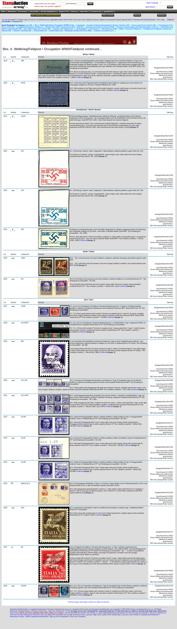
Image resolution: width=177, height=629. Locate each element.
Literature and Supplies (61, 29)
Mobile (3, 11)
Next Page (83, 602)
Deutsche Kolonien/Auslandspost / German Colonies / (106, 25)
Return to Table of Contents (99, 602)
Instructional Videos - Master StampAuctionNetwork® (29, 616)
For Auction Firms (95, 11)
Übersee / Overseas (21, 31)
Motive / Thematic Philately (129, 29)
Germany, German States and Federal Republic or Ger (136, 27)
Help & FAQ (83, 11)
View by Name (34, 11)
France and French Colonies (142, 25)
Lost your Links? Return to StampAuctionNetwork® (140, 615)
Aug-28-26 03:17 (109, 11)
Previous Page (73, 602)
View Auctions (22, 11)
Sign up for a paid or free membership (107, 615)
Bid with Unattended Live (49, 11)
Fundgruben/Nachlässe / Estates (29, 27)
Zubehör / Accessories (102, 31)
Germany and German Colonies (97, 27)
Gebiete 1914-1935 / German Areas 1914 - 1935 (62, 27)
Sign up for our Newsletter (59, 616)
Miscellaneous (107, 29)
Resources (74, 11)
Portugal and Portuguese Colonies (156, 29)
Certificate (79, 77)
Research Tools (64, 11)
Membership (12, 11)
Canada (79, 25)
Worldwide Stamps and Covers (76, 31)
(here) (164, 611)
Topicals (5, 31)
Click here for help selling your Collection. (25, 615)
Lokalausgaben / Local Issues (86, 29)
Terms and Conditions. (78, 616)
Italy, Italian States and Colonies (35, 29)
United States (54, 31)
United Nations (39, 31)
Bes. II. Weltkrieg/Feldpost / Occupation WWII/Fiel (53, 25)
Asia (27, 25)
